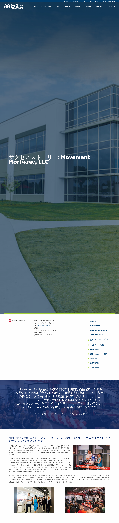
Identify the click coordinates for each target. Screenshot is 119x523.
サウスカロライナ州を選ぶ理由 (42, 6)
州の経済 (67, 6)
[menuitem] (42, 7)
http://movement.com (44, 325)
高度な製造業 (94, 367)
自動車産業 (93, 358)
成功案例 (93, 321)
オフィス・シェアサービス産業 (99, 339)
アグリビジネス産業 (96, 335)
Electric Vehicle (95, 326)
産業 (58, 6)
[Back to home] (13, 6)
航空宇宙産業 (94, 363)
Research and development (98, 330)
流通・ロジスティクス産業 (98, 354)
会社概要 (88, 6)
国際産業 (77, 6)
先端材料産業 (94, 349)
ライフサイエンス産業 (97, 345)
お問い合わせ (99, 6)
